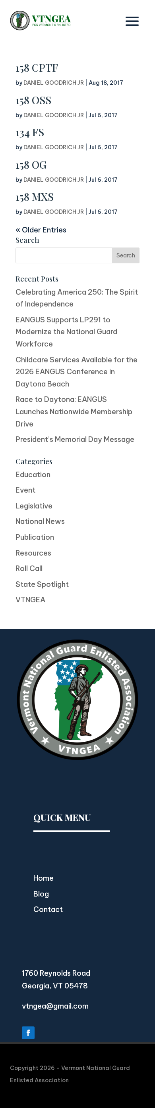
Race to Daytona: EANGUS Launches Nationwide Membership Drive (73, 411)
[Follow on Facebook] (28, 1032)
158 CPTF (36, 67)
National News (40, 521)
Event (25, 490)
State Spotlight (42, 584)
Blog (41, 894)
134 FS (29, 132)
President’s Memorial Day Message (74, 439)
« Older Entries (40, 229)
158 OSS (33, 100)
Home (43, 878)
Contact (48, 909)
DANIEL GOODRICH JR (53, 82)
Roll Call (29, 568)
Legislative (33, 505)
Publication (34, 537)
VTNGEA (30, 599)
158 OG (30, 164)
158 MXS (34, 197)
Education (32, 474)
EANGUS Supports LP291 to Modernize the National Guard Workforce (66, 331)
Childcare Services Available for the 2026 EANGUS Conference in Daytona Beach (76, 371)
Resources (33, 553)
